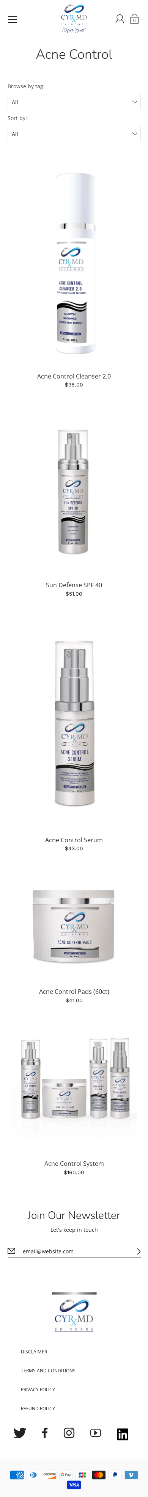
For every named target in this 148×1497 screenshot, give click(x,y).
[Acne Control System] (74, 1089)
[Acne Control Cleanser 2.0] (74, 260)
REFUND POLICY (38, 1408)
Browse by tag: (26, 86)
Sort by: (17, 118)
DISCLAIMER (34, 1351)
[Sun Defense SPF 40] (74, 492)
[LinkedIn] (123, 1435)
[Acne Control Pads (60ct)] (74, 927)
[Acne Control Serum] (74, 724)
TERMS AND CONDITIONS (48, 1370)
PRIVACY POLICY (38, 1389)
